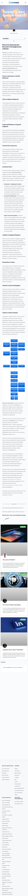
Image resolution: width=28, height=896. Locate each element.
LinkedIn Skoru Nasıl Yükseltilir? (13, 650)
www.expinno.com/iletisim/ (14, 479)
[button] (24, 38)
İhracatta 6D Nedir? (9, 560)
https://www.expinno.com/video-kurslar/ (12, 485)
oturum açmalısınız (18, 667)
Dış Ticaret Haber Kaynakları (12, 605)
